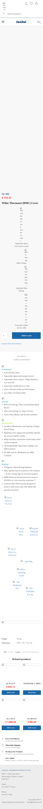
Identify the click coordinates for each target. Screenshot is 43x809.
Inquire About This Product (11, 344)
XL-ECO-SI (10, 683)
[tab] (21, 356)
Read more (32, 692)
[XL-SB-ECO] (32, 707)
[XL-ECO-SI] (11, 672)
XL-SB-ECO (32, 719)
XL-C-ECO (10, 719)
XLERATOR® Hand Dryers (30, 652)
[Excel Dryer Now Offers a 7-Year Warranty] (21, 531)
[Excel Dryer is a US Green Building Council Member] (12, 552)
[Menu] (3, 22)
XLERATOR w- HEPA (32, 683)
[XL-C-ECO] (11, 707)
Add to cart (26, 335)
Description (21, 356)
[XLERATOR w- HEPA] (32, 672)
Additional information (21, 360)
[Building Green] (28, 562)
